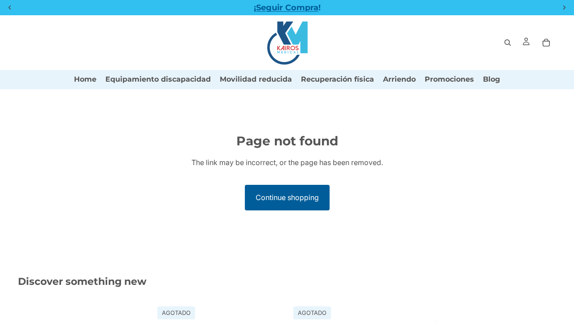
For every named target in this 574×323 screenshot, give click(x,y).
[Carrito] (546, 42)
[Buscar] (507, 42)
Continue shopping (287, 197)
